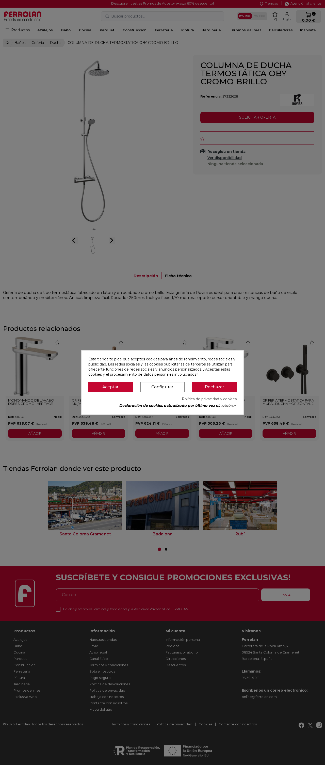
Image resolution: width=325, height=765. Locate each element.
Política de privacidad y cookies (209, 399)
